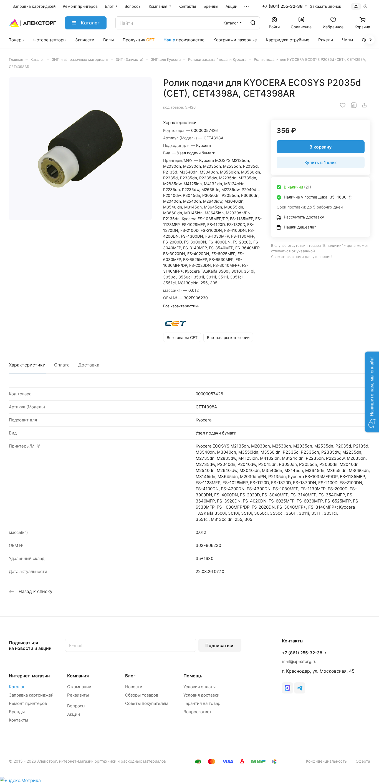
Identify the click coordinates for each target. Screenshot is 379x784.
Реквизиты (78, 695)
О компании (79, 686)
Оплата (62, 365)
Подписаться (219, 645)
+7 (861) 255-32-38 (282, 6)
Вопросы (76, 705)
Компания (78, 676)
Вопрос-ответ (197, 711)
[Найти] (253, 22)
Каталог (17, 686)
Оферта (363, 761)
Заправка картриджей (31, 695)
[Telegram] (299, 687)
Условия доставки (201, 695)
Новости (133, 686)
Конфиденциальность (326, 761)
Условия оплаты (199, 686)
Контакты (18, 720)
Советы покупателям (146, 703)
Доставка (88, 365)
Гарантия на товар (201, 703)
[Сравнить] (354, 105)
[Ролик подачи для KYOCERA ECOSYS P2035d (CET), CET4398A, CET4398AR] (80, 148)
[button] (372, 392)
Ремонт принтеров (28, 703)
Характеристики (27, 365)
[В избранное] (342, 105)
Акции (73, 714)
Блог (130, 676)
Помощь (192, 676)
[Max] (287, 687)
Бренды (17, 711)
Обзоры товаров (141, 695)
